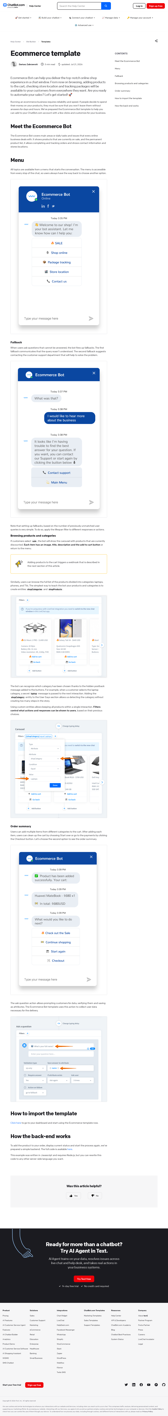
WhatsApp (61, 1334)
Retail (32, 1334)
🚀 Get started (22, 17)
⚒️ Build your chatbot (48, 17)
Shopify (60, 1339)
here (69, 1149)
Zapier (59, 1353)
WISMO (6, 1358)
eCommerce (35, 1330)
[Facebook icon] (141, 1385)
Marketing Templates (92, 1315)
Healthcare (34, 1348)
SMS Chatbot (8, 1363)
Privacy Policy (147, 1411)
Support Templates (92, 1325)
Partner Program (145, 1320)
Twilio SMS (61, 1372)
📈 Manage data (110, 17)
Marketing (34, 1325)
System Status (117, 1339)
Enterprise (34, 1344)
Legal (140, 1344)
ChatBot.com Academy (121, 1325)
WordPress (61, 1358)
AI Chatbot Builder (10, 1334)
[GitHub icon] (163, 1385)
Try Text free (84, 1278)
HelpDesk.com (63, 1325)
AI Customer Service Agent (14, 1325)
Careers (141, 1334)
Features (6, 1330)
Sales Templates (91, 1320)
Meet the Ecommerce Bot (127, 61)
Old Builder (31, 41)
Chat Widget (62, 1315)
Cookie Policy (157, 1409)
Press (140, 1330)
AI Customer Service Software (15, 1348)
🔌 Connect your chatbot (81, 17)
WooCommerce (63, 1344)
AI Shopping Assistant (12, 1353)
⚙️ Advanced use (83, 25)
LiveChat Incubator (146, 1339)
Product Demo (9, 1344)
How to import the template (128, 98)
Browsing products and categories (131, 83)
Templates (45, 41)
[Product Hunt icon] (156, 1385)
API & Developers (118, 1320)
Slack (59, 1348)
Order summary (122, 90)
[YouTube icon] (148, 1385)
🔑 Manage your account (139, 17)
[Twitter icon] (126, 1385)
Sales (32, 1315)
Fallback (119, 76)
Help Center (35, 6)
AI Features (7, 1320)
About (143, 1315)
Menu (117, 68)
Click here (15, 1122)
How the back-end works (127, 105)
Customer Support (37, 1320)
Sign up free (155, 5)
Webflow (60, 1363)
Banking (33, 1353)
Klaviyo (60, 1367)
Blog (113, 1330)
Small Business (36, 1358)
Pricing (5, 1315)
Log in (139, 5)
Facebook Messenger (66, 1330)
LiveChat (60, 1320)
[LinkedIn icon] (133, 1385)
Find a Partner (144, 1325)
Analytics (6, 1339)
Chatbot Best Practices (121, 1334)
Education (34, 1339)
